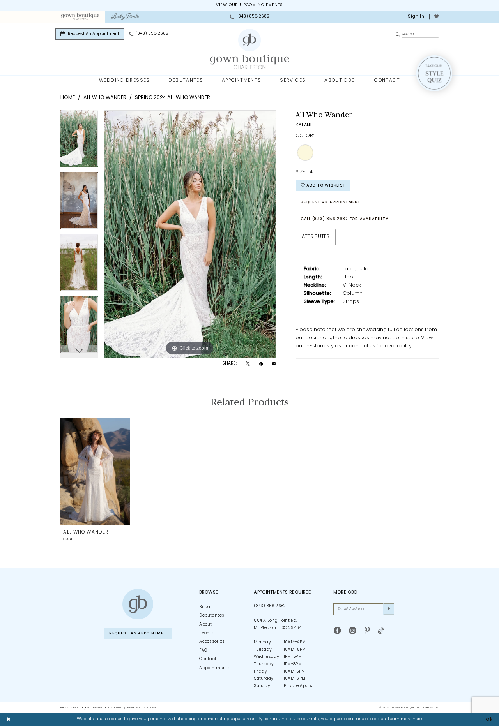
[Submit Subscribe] (388, 609)
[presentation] (95, 471)
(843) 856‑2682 (270, 606)
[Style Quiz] (434, 73)
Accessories (212, 642)
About (205, 624)
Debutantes (211, 615)
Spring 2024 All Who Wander (172, 97)
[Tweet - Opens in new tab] (247, 364)
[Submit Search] (398, 34)
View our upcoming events (249, 5)
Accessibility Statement (104, 708)
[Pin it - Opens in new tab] (261, 364)
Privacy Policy (71, 708)
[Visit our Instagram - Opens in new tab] (353, 631)
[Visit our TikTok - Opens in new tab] (380, 631)
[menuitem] (80, 17)
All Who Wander (104, 97)
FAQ (203, 650)
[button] (416, 16)
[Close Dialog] (9, 719)
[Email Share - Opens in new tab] (274, 364)
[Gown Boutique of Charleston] (137, 604)
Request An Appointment (331, 202)
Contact (207, 659)
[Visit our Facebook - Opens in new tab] (337, 631)
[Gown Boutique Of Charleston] (249, 49)
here (417, 719)
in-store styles (323, 346)
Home (67, 97)
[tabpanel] (79, 141)
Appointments (214, 668)
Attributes (315, 236)
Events (206, 633)
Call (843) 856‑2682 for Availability (344, 219)
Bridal (205, 607)
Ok (489, 719)
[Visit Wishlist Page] (436, 16)
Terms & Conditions (141, 708)
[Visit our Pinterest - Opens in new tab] (367, 631)
